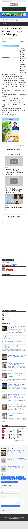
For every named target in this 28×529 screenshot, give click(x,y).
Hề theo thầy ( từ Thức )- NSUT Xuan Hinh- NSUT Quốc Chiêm (15, 467)
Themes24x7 (16, 518)
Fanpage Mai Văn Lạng (13, 4)
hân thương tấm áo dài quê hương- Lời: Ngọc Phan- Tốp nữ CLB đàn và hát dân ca (14, 171)
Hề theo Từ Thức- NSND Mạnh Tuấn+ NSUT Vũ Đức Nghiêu (15, 451)
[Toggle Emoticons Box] (2, 223)
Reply (4, 37)
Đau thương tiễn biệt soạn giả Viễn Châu (13, 208)
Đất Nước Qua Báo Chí (7, 481)
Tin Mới (5, 24)
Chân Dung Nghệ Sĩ (6, 476)
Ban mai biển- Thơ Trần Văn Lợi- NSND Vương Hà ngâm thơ (17, 355)
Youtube (11, 4)
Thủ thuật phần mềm (22, 517)
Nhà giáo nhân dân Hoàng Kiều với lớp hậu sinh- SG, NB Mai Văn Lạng (16, 375)
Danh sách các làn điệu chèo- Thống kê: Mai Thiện (16, 363)
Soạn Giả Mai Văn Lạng (12, 517)
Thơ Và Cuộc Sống (7, 38)
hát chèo (11, 518)
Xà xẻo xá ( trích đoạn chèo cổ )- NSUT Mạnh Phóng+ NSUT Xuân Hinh (16, 460)
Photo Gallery (5, 479)
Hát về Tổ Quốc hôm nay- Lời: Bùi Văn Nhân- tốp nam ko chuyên (13, 190)
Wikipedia (16, 4)
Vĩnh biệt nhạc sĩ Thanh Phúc (16, 405)
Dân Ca (18, 476)
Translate (14, 264)
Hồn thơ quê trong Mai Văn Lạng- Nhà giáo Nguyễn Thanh (17, 395)
